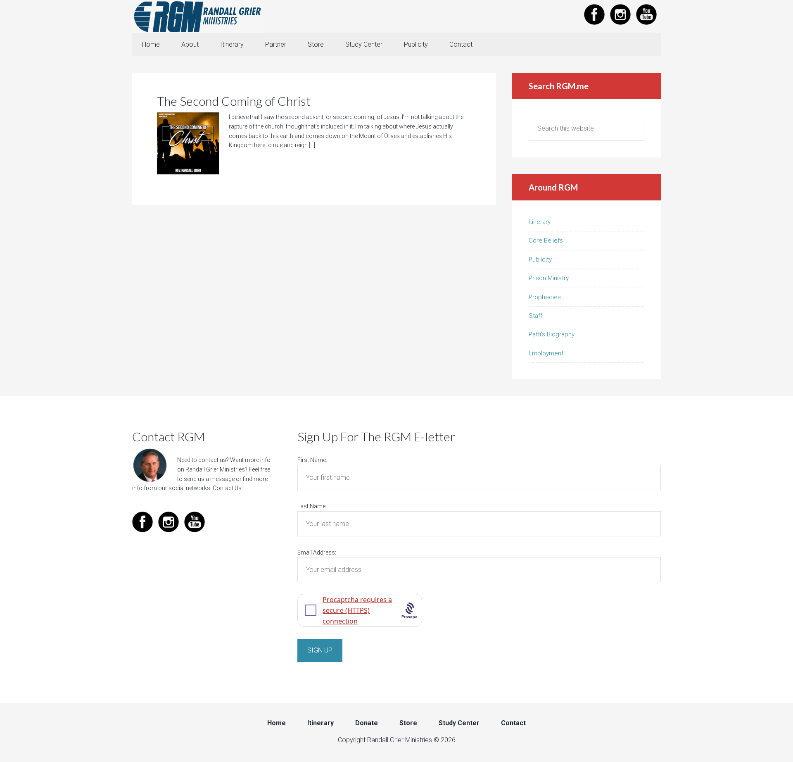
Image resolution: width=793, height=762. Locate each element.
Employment (546, 353)
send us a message (209, 479)
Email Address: (316, 552)
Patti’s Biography (552, 334)
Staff (535, 315)
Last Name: (312, 506)
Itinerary (540, 222)
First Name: (312, 460)
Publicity (540, 259)
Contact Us (227, 488)
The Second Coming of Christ (234, 100)
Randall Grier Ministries (198, 16)
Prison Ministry (549, 278)
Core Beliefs (546, 240)
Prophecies (545, 297)
